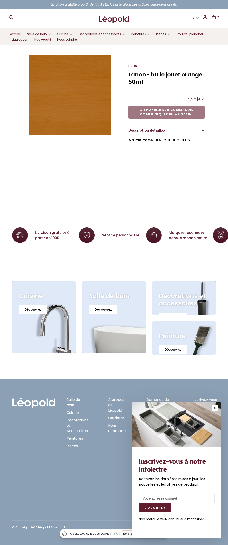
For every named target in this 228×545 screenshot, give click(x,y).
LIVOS (132, 66)
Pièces (161, 34)
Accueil (15, 34)
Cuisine (62, 34)
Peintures (138, 34)
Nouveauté (42, 39)
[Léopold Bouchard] (33, 401)
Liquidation (20, 39)
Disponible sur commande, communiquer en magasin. (166, 112)
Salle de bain (37, 34)
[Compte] (205, 18)
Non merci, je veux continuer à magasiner (171, 519)
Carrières (116, 417)
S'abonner (155, 508)
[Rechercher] (11, 18)
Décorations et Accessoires (100, 34)
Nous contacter (117, 428)
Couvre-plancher (189, 34)
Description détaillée (146, 131)
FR (192, 18)
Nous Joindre (67, 39)
